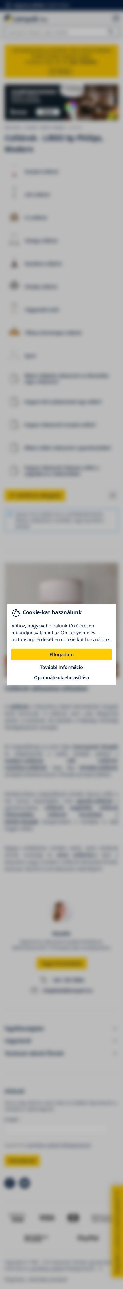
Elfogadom (61, 654)
